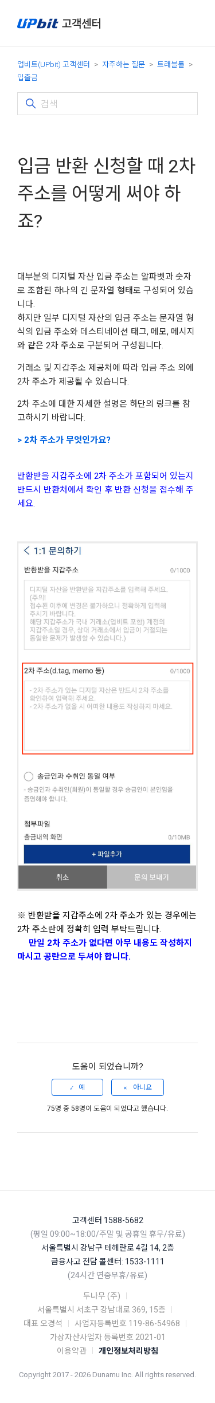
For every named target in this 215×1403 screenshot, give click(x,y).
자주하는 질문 (123, 64)
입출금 (27, 77)
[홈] (58, 23)
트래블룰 (171, 64)
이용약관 (72, 1350)
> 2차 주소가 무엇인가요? (64, 440)
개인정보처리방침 (128, 1350)
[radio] (77, 1087)
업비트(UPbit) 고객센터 (53, 64)
